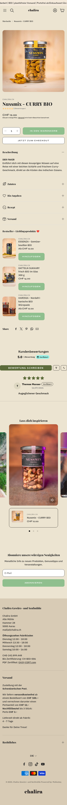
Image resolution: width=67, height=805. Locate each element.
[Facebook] (15, 328)
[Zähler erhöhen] (17, 131)
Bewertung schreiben (25, 367)
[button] (4, 10)
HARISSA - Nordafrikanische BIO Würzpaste (29, 301)
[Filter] (56, 368)
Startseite (6, 21)
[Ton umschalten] (52, 500)
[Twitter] (21, 328)
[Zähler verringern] (5, 131)
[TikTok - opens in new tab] (36, 764)
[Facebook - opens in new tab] (24, 764)
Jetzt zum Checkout (33, 140)
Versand (21, 118)
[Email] (37, 328)
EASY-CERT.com (27, 662)
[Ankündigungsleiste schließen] (64, 2)
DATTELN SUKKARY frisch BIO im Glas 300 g (29, 272)
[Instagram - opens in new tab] (30, 764)
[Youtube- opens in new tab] (43, 764)
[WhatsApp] (31, 328)
